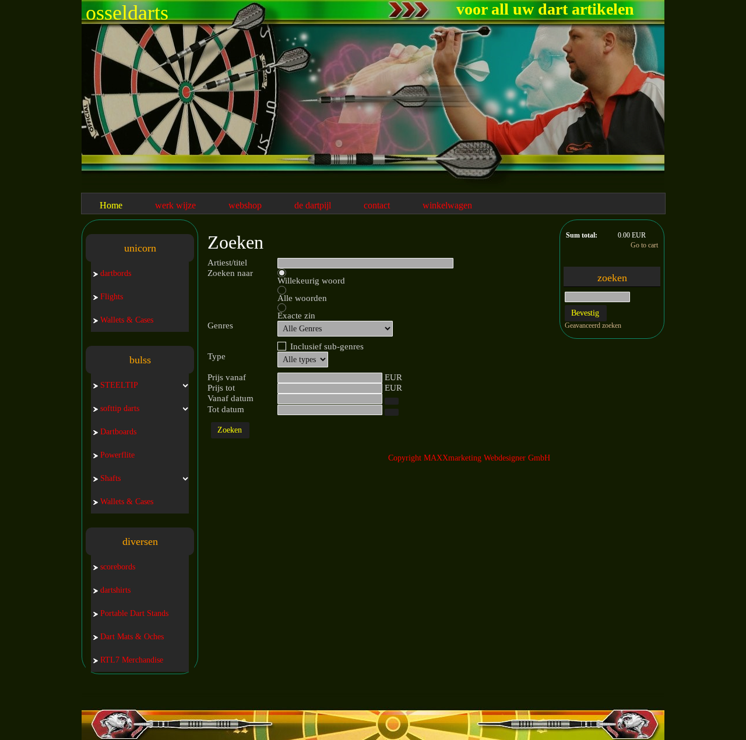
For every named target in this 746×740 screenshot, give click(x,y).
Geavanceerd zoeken (593, 325)
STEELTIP (119, 385)
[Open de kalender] (392, 401)
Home (111, 205)
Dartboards (118, 431)
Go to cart (644, 245)
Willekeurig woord (311, 280)
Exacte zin (296, 315)
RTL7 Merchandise (131, 660)
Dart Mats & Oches (132, 636)
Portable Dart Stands (134, 613)
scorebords (117, 566)
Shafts (110, 478)
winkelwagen (447, 205)
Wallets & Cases (126, 320)
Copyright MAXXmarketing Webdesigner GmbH (469, 458)
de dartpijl (312, 205)
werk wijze (175, 205)
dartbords (115, 273)
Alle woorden (302, 298)
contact (377, 205)
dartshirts (115, 590)
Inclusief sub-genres (327, 346)
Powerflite (117, 455)
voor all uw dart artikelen (545, 9)
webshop (245, 205)
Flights (111, 296)
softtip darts (119, 408)
